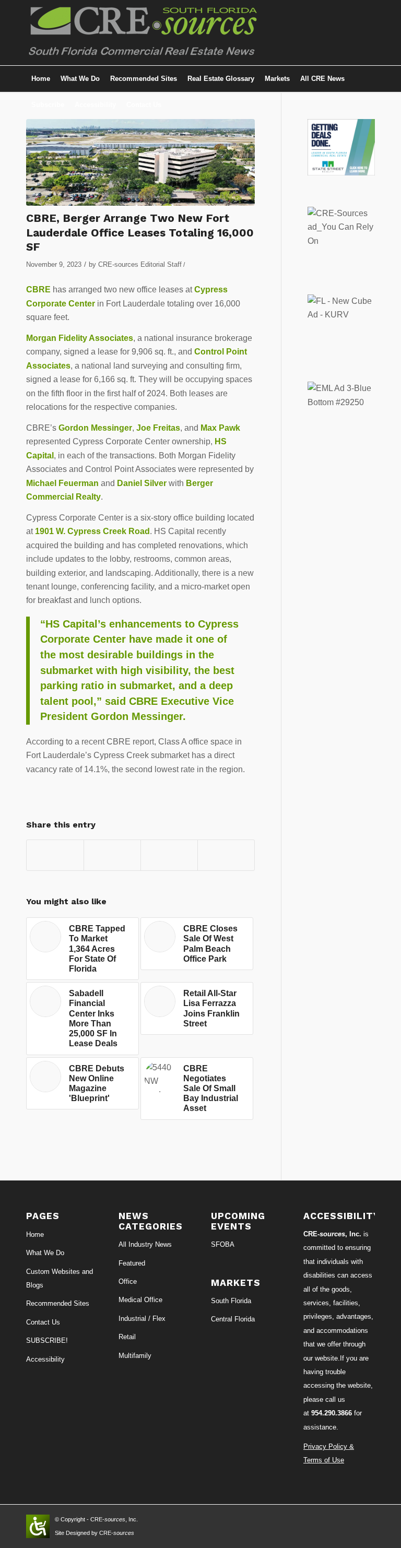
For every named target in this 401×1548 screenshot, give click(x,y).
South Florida (231, 1301)
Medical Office (140, 1300)
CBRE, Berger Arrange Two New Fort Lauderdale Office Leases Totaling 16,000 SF (140, 232)
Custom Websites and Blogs (59, 1278)
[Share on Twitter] (112, 855)
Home (35, 1234)
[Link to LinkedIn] (320, 33)
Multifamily (135, 1356)
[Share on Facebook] (55, 855)
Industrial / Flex (142, 1318)
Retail (127, 1337)
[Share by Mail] (226, 855)
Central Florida (233, 1319)
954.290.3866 (331, 1413)
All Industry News (145, 1244)
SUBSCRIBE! (47, 1340)
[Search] (369, 105)
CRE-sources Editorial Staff (140, 264)
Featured (132, 1263)
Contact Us (43, 1322)
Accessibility (45, 1359)
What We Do (45, 1253)
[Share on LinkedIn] (169, 855)
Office (128, 1281)
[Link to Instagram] (336, 33)
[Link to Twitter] (351, 33)
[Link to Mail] (367, 33)
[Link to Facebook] (304, 33)
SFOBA (222, 1244)
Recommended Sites (57, 1303)
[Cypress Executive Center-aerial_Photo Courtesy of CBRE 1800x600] (140, 162)
